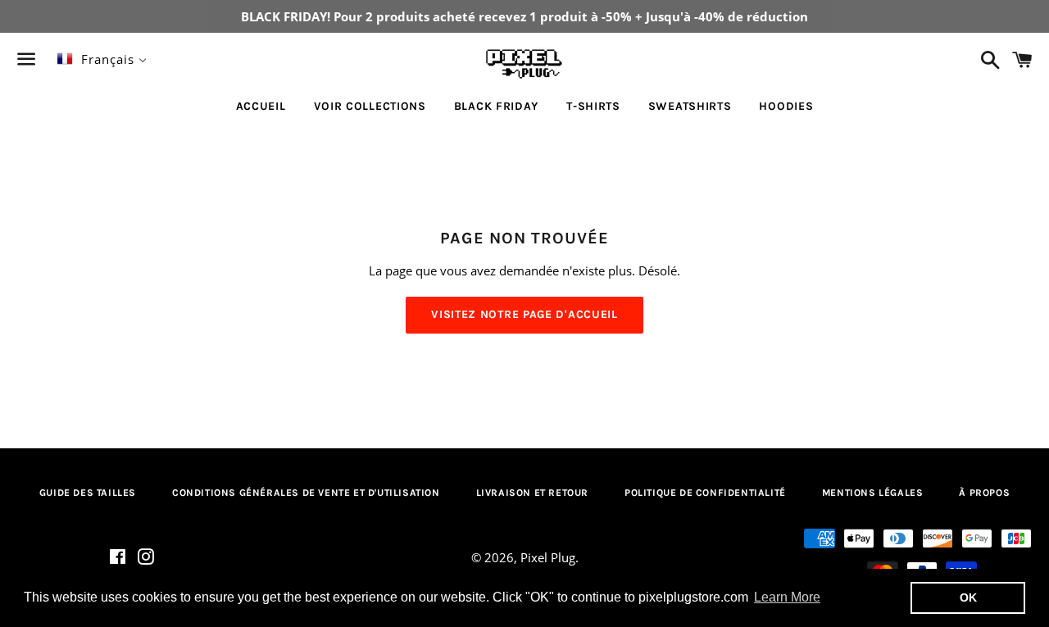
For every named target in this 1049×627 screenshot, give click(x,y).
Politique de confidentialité (705, 492)
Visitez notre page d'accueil (524, 314)
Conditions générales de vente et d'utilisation (306, 492)
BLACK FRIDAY (496, 106)
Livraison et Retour (532, 492)
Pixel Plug (547, 557)
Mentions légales (873, 492)
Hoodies (786, 106)
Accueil (261, 106)
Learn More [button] (787, 597)
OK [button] (968, 597)
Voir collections (370, 106)
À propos (984, 492)
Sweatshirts (690, 106)
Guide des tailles (87, 492)
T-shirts (593, 106)
